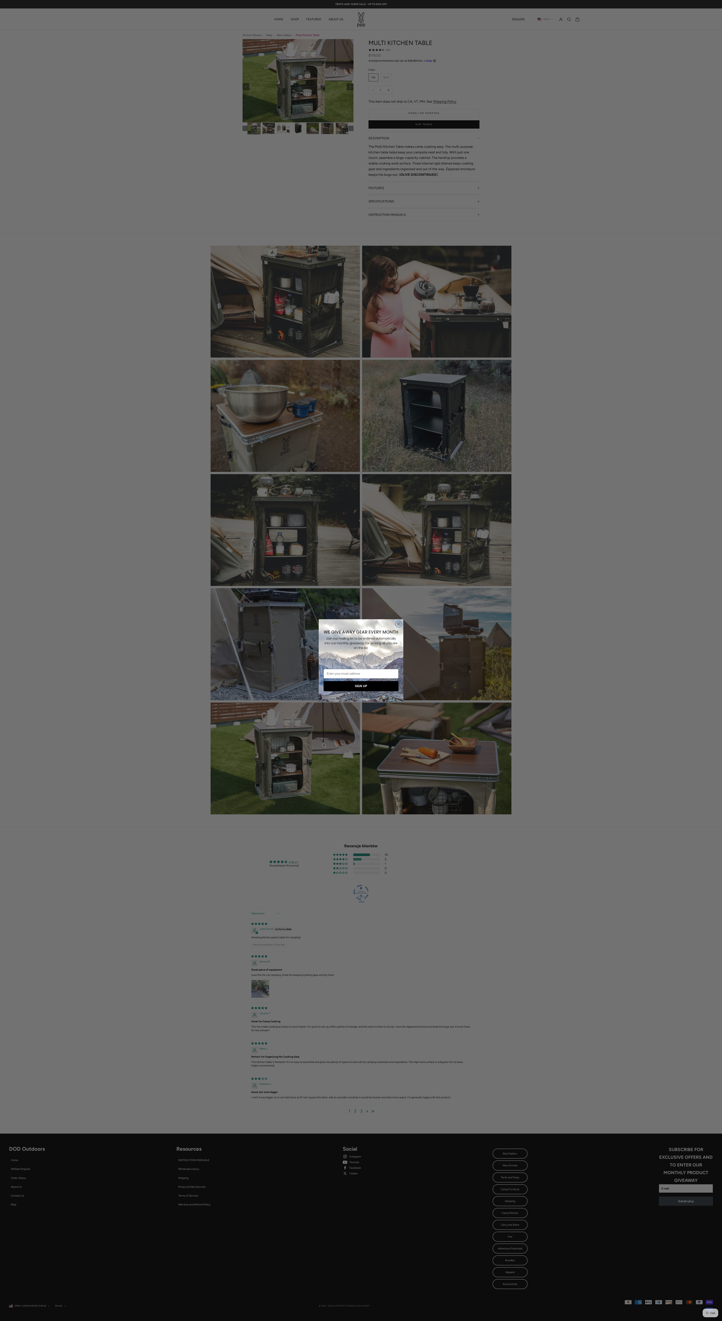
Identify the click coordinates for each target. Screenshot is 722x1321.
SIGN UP (361, 686)
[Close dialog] (398, 624)
